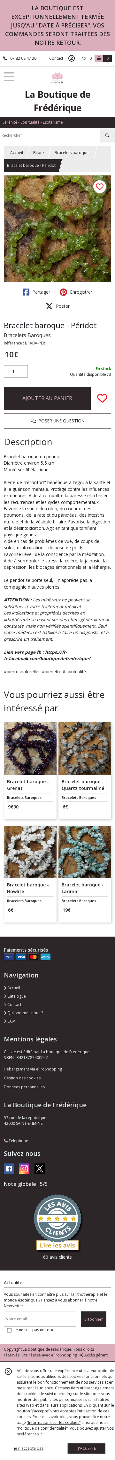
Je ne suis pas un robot (35, 1330)
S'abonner (93, 1319)
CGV (10, 1021)
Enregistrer (80, 292)
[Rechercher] (107, 135)
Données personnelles (24, 1087)
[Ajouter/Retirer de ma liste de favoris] (102, 398)
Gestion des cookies (22, 1078)
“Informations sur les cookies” (53, 1422)
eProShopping (64, 1355)
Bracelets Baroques (27, 335)
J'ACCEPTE (87, 1448)
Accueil (16, 152)
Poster (62, 306)
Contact (56, 58)
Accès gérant (95, 1355)
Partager (40, 292)
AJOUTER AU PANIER (47, 398)
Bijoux (38, 152)
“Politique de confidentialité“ (42, 1428)
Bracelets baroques (72, 152)
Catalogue (16, 996)
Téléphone (18, 1140)
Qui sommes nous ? (24, 1013)
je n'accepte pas (28, 1448)
